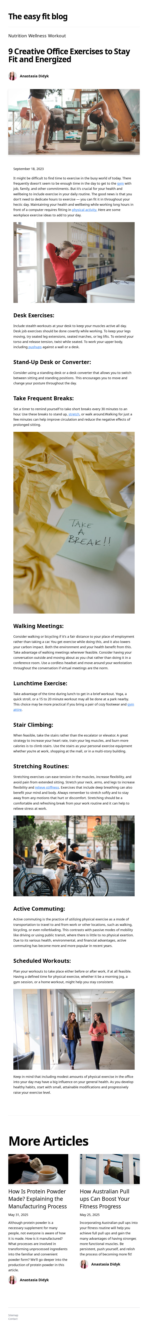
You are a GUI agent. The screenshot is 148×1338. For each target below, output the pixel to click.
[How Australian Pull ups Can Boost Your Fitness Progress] (110, 1169)
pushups (35, 347)
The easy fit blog (38, 16)
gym (120, 183)
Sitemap (13, 1315)
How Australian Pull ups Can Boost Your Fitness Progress (105, 1199)
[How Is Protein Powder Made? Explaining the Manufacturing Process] (38, 1169)
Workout (57, 36)
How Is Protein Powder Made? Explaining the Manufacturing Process (37, 1199)
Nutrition (17, 36)
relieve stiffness (47, 787)
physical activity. (84, 210)
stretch (74, 414)
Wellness (37, 36)
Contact (13, 1319)
